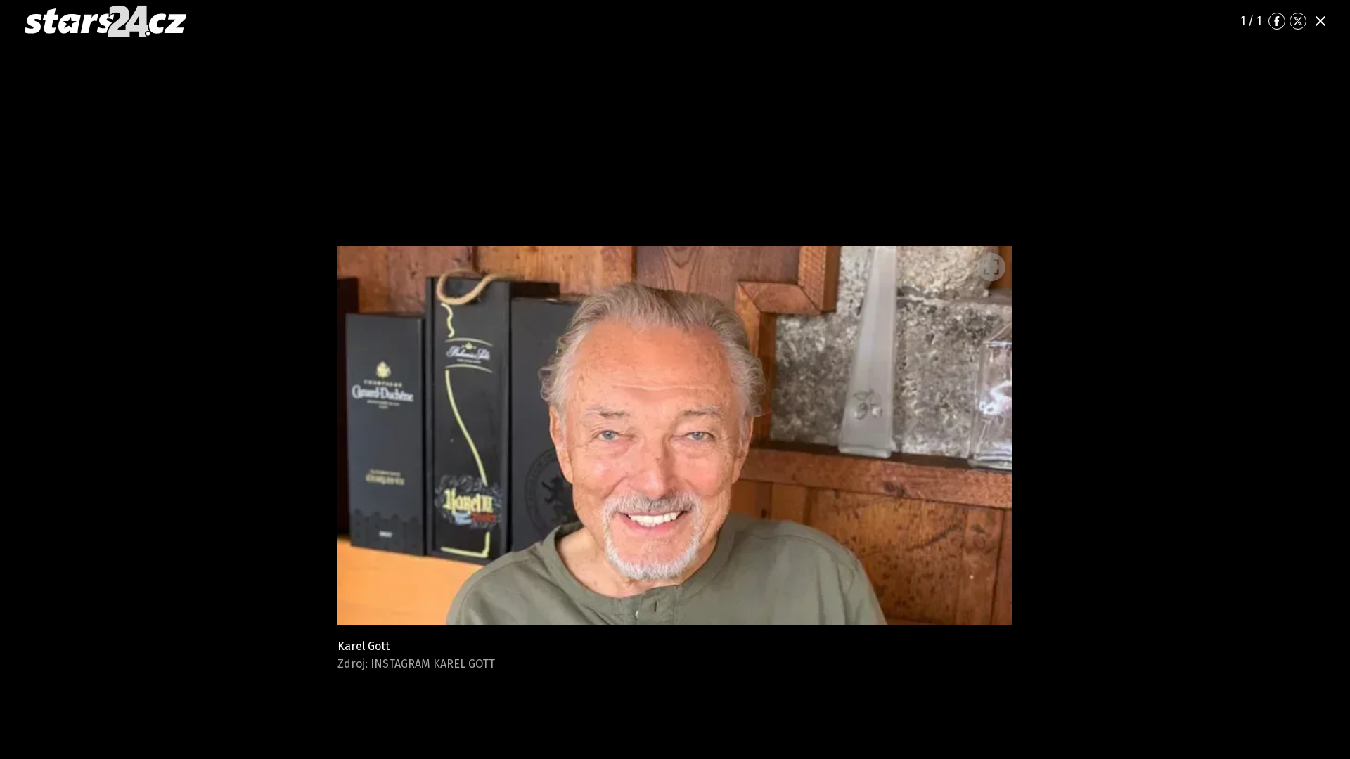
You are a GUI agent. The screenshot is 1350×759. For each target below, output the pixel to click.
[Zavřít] (1320, 21)
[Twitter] (1298, 21)
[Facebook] (1276, 21)
